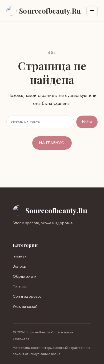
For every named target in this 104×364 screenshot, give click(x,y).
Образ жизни (24, 276)
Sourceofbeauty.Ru (56, 210)
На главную (52, 143)
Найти (87, 122)
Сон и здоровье (27, 296)
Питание (19, 286)
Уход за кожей (25, 306)
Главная (19, 256)
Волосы (19, 266)
